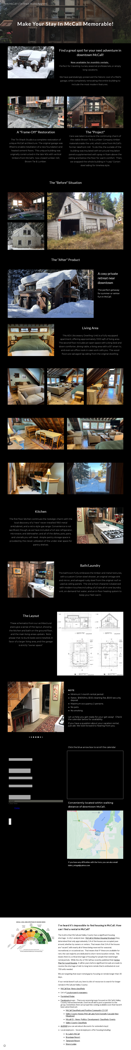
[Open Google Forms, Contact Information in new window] (59, 747)
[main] (65, 21)
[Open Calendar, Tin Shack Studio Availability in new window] (118, 754)
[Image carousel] (36, 710)
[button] (4, 1045)
